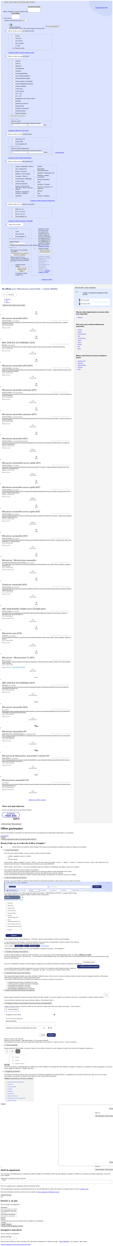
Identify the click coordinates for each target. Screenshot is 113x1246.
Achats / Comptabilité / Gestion (24, 166)
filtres (15, 224)
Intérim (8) (18, 66)
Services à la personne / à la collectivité (45, 187)
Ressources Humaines (43, 179)
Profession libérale (20, 111)
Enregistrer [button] (24, 1244)
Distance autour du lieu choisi (13, 20)
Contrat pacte (19, 88)
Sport (38, 193)
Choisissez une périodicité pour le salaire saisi (22, 245)
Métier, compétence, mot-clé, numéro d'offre (15, 11)
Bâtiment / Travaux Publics (22, 174)
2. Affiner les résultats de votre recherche (15, 877)
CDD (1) (17, 63)
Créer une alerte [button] (59, 152)
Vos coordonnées (6, 1211)
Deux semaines (19, 43)
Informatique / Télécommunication (42, 169)
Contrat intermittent (20, 86)
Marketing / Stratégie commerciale (43, 176)
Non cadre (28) (19, 234)
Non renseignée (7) (20, 236)
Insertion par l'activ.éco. (22, 103)
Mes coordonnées (64, 1241)
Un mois (17, 45)
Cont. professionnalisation (22, 76)
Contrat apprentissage (21, 73)
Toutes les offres (19, 48)
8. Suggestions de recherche (12, 1071)
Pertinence (8, 299)
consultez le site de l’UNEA (44, 271)
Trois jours (18, 38)
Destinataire (4, 1207)
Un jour (17, 36)
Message (3, 1218)
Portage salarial (19, 106)
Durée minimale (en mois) (18, 123)
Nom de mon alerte (6, 1236)
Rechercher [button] (102, 7)
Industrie (39, 166)
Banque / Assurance (20, 171)
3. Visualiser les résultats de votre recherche (16, 951)
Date (7, 300)
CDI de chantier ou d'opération (24, 81)
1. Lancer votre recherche (11, 850)
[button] (37, 321)
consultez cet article (43, 246)
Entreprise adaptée (43, 248)
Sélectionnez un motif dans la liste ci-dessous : (13, 1178)
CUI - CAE (18, 93)
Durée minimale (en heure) (18, 150)
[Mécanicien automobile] (34, 7)
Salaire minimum (14, 241)
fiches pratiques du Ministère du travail (48, 1192)
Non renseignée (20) (21, 144)
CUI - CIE (18, 96)
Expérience (15, 204)
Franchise (18, 101)
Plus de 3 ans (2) (20, 214)
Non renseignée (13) (21, 216)
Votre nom (13, 1211)
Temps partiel (19, 141)
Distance (8, 302)
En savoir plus (5, 836)
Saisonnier (18, 71)
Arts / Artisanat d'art (20, 169)
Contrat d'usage (19, 91)
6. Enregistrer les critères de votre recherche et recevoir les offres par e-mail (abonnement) (28, 1003)
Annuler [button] (9, 1244)
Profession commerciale (22, 108)
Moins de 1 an (19, 209)
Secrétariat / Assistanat (43, 184)
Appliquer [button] (21, 52)
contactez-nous (84, 1189)
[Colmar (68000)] (15, 13)
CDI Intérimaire (19, 68)
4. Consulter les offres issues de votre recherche (17, 973)
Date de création (15, 31)
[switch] (10, 25)
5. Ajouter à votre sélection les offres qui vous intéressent (19, 990)
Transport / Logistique (43, 196)
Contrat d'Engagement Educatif (24, 84)
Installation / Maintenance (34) (45, 173)
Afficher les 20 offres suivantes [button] (37, 800)
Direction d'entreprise (21, 183)
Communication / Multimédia (23, 178)
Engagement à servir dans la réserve (25, 98)
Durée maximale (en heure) (33, 150)
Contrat (15, 56)
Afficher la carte (14, 305)
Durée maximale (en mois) (33, 123)
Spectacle (40, 191)
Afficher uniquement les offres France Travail (27, 27)
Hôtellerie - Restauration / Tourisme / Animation (22, 192)
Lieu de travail (7, 18)
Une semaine (19, 41)
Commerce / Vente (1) (21, 176)
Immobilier (18, 196)
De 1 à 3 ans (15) (20, 211)
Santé (38, 182)
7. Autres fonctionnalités (11, 1045)
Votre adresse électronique (8, 1214)
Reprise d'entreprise (20, 113)
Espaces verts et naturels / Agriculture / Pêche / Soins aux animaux (24, 187)
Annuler (3, 1195)
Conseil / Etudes (19, 181)
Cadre (17, 231)
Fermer (3, 837)
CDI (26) (17, 61)
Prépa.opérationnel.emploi (22, 78)
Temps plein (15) (20, 139)
